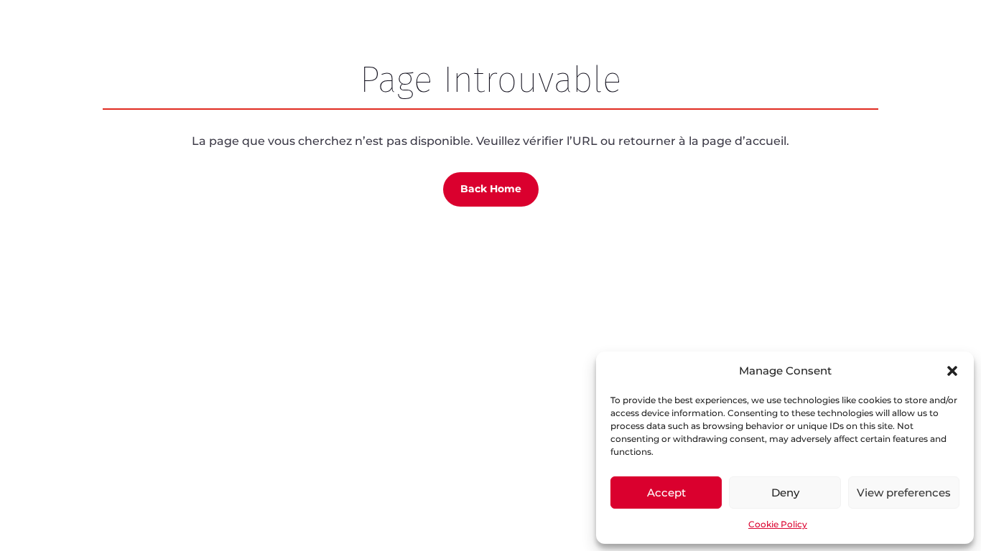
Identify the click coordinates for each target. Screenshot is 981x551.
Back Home (490, 188)
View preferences (904, 492)
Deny (785, 492)
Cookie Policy (777, 524)
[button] (952, 371)
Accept (666, 492)
